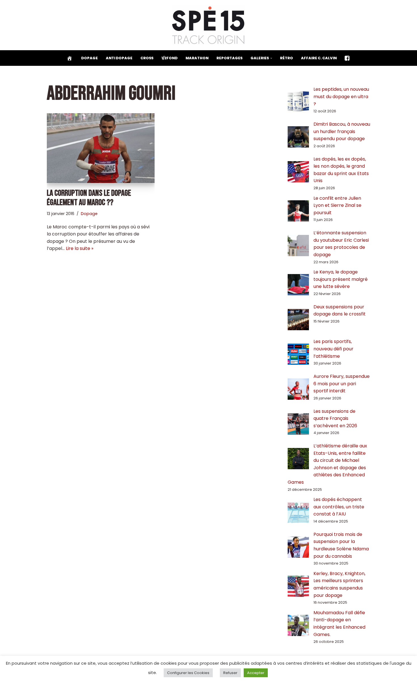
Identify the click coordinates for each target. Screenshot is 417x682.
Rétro (286, 58)
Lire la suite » (79, 248)
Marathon (197, 58)
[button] (271, 58)
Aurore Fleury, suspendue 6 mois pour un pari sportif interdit (341, 383)
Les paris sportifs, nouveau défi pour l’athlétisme (333, 348)
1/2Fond (169, 58)
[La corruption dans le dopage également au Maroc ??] (101, 148)
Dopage (89, 58)
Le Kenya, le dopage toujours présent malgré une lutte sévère (340, 279)
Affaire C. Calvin (319, 58)
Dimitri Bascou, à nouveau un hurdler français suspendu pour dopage (341, 131)
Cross (146, 58)
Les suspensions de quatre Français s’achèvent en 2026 (335, 418)
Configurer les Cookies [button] (188, 672)
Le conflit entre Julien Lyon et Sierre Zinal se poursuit (337, 205)
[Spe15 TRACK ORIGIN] (208, 25)
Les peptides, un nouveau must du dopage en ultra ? (341, 96)
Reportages (229, 58)
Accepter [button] (255, 672)
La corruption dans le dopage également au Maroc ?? (89, 198)
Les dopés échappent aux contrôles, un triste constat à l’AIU (338, 506)
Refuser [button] (230, 672)
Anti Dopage (119, 58)
